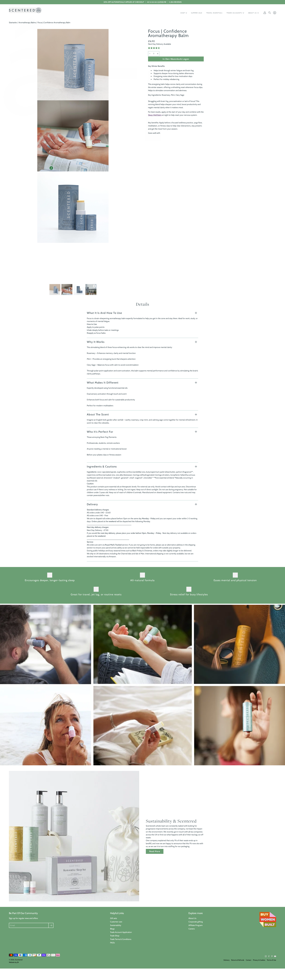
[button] (154, 48)
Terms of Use (271, 960)
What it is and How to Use (104, 312)
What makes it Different (102, 382)
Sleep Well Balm (155, 115)
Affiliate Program (195, 925)
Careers (191, 929)
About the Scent (98, 414)
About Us (192, 918)
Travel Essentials (214, 13)
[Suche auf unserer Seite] (269, 12)
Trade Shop (114, 935)
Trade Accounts (234, 13)
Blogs (112, 929)
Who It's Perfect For (100, 431)
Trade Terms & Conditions (120, 939)
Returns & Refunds (237, 960)
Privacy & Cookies (259, 960)
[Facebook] (269, 956)
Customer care (116, 922)
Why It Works (96, 341)
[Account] (265, 12)
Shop (182, 13)
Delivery (92, 504)
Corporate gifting (195, 922)
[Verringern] (149, 53)
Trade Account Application (121, 932)
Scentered (18, 960)
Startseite (13, 22)
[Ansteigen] (157, 53)
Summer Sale (196, 13)
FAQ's (112, 942)
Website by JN (14, 962)
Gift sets (113, 918)
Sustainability (115, 925)
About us (252, 13)
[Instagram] (266, 956)
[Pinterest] (272, 956)
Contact (248, 960)
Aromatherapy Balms (27, 22)
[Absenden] (50, 925)
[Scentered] (25, 10)
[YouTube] (275, 956)
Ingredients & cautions (102, 466)
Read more (154, 851)
